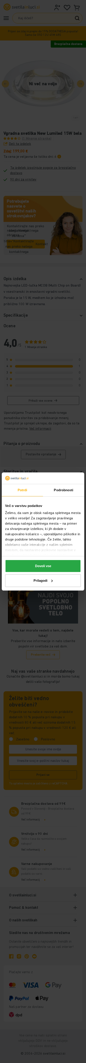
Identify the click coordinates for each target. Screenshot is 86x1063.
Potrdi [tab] (22, 490)
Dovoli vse (43, 566)
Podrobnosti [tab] (63, 490)
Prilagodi (40, 580)
